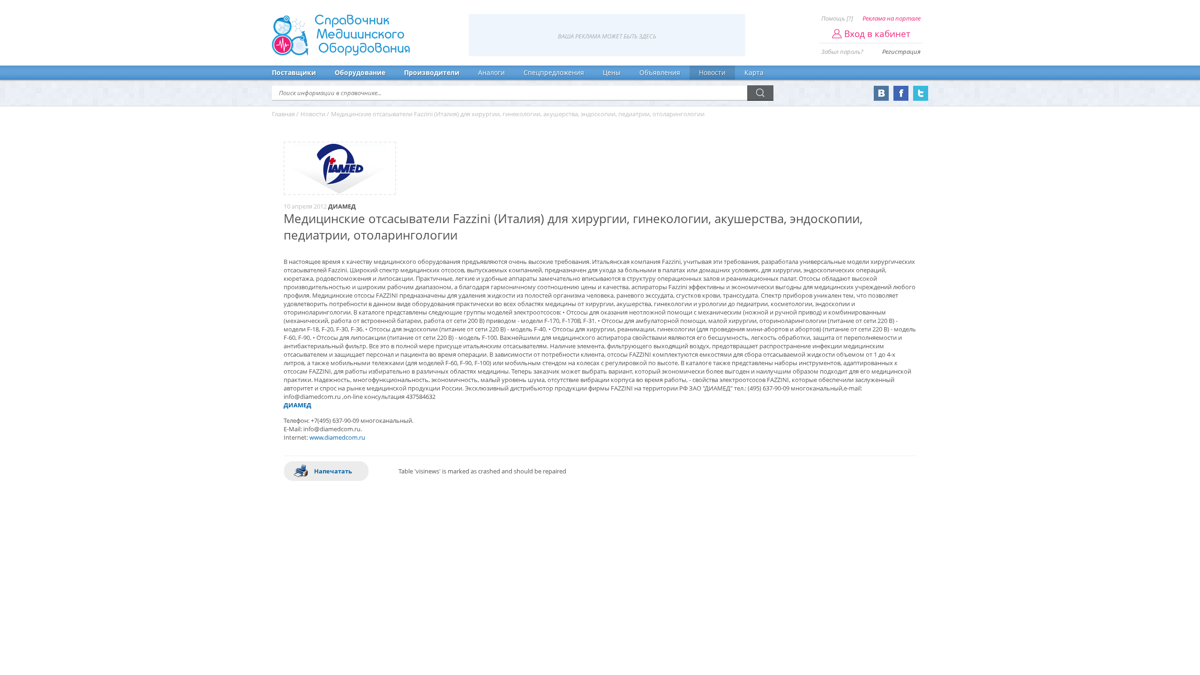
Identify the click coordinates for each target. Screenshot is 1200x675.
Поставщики (294, 72)
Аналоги (491, 72)
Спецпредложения (554, 72)
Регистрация (901, 51)
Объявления (659, 72)
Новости (712, 72)
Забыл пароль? (842, 51)
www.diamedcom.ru (337, 437)
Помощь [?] (837, 18)
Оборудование (360, 72)
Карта (754, 72)
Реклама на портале (891, 18)
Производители (431, 72)
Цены (612, 72)
